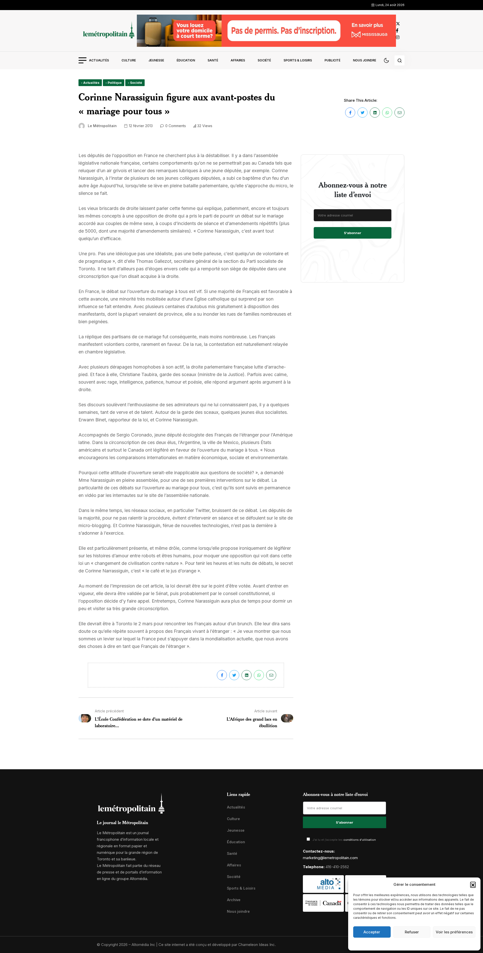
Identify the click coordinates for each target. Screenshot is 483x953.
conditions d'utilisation (359, 839)
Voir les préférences (454, 932)
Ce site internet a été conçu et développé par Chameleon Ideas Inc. (217, 944)
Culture (129, 60)
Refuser (412, 932)
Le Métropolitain (102, 126)
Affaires (238, 60)
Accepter (372, 932)
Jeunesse (156, 60)
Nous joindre (364, 60)
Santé (213, 60)
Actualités (99, 60)
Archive (233, 900)
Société (264, 60)
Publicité (332, 60)
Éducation (186, 60)
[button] (472, 884)
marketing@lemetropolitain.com (330, 857)
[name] (107, 30)
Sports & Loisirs (298, 60)
